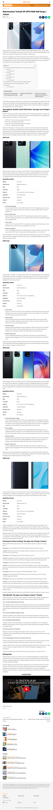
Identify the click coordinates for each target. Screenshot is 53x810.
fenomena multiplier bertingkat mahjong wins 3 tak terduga (31, 784)
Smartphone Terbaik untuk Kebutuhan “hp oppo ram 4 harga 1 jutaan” (20, 67)
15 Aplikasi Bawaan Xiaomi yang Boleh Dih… (16, 773)
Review (8, 733)
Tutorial (9, 728)
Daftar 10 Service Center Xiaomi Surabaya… (17, 758)
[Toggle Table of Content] (34, 66)
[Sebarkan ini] (40, 17)
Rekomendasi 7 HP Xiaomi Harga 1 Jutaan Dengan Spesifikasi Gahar (36, 5)
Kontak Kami (36, 795)
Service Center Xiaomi (11, 756)
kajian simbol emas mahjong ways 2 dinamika (20, 785)
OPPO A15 (9, 78)
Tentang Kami (6, 797)
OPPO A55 (9, 75)
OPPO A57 (9, 69)
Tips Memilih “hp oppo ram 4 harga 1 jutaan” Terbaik (16, 83)
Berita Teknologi (10, 761)
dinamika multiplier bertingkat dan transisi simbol (25, 786)
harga (4, 708)
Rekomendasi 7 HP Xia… (12, 744)
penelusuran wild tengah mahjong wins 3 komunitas (27, 788)
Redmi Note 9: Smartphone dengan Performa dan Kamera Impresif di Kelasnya (41, 95)
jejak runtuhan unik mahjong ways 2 (12, 788)
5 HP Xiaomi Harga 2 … (12, 734)
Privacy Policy (21, 795)
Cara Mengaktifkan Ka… (12, 749)
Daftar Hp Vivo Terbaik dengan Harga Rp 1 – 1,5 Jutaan (14, 719)
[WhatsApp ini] (49, 17)
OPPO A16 (9, 72)
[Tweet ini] (43, 17)
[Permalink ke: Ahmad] (4, 17)
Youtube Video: (11, 86)
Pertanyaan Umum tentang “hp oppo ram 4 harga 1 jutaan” (17, 81)
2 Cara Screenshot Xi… (12, 729)
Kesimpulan (7, 85)
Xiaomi (11, 733)
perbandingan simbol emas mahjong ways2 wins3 (37, 785)
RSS (35, 802)
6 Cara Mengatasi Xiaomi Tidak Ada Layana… (17, 778)
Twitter (20, 802)
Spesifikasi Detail (11, 71)
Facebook (6, 802)
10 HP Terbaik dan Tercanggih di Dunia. (16, 763)
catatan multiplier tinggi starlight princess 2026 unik (12, 784)
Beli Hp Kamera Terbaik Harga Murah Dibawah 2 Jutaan (39, 719)
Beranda (4, 795)
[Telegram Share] (46, 17)
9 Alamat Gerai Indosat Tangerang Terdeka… (17, 768)
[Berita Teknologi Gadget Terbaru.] (26, 2)
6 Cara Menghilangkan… (12, 739)
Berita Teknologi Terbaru (19, 807)
